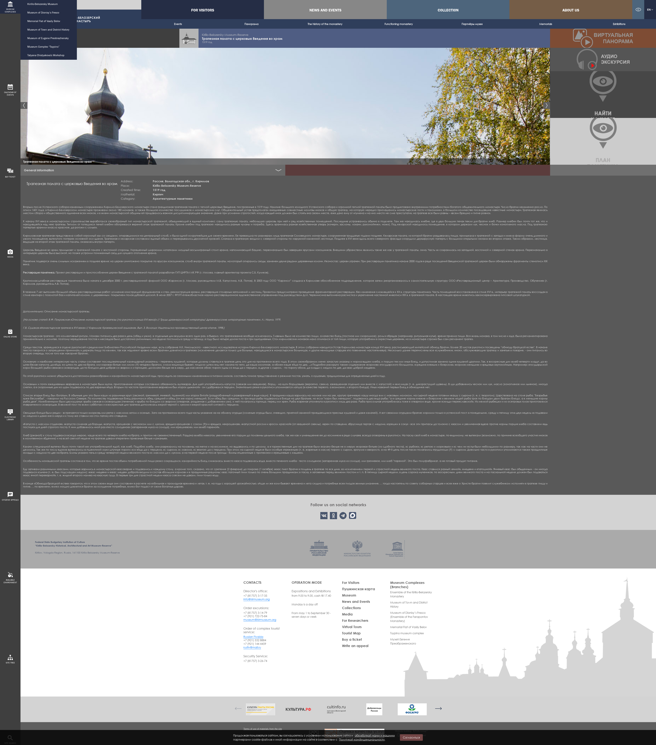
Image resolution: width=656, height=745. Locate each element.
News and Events (325, 10)
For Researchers (355, 620)
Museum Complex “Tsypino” (43, 47)
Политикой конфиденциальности (362, 739)
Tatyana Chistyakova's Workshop (45, 55)
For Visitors (202, 10)
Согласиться (411, 737)
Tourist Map (351, 633)
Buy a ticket (352, 639)
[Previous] (238, 708)
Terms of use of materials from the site (262, 729)
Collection (448, 10)
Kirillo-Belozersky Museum (42, 4)
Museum (349, 595)
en (649, 9)
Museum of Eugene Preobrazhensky (48, 38)
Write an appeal (355, 646)
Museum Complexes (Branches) (407, 584)
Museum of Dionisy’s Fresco (43, 13)
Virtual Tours (352, 627)
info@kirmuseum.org (256, 599)
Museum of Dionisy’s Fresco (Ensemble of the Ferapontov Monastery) (409, 617)
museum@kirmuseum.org (259, 619)
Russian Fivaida (253, 636)
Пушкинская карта (358, 589)
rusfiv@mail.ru (252, 647)
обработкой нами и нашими (375, 735)
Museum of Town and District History (48, 30)
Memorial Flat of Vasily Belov (43, 21)
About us (570, 10)
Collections (351, 608)
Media (347, 614)
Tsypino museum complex (407, 633)
